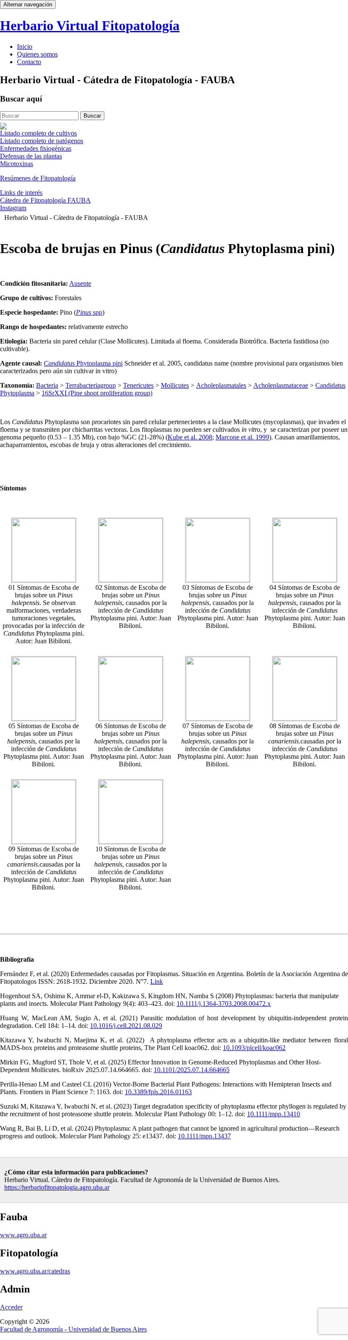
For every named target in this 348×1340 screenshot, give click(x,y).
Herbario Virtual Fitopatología (90, 25)
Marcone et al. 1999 (242, 437)
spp (89, 312)
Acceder (11, 1307)
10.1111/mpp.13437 (204, 1136)
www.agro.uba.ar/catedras (35, 1271)
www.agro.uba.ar (23, 1235)
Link (156, 981)
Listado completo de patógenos (41, 140)
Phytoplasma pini (83, 363)
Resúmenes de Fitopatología (38, 178)
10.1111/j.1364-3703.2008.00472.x (224, 1003)
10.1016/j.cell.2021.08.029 (126, 1025)
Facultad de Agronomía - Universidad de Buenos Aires (73, 1329)
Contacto (29, 61)
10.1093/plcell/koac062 (254, 1047)
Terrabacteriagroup (90, 385)
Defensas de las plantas (31, 156)
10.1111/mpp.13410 (273, 1114)
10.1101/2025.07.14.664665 (192, 1069)
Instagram (13, 207)
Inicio (24, 46)
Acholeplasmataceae (280, 385)
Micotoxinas (16, 163)
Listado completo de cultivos (38, 133)
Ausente (80, 283)
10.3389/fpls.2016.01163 (158, 1091)
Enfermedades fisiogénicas (35, 148)
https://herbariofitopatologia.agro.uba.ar (56, 1187)
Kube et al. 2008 (190, 437)
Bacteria (47, 385)
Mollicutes (175, 385)
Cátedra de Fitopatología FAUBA (45, 200)
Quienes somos (37, 54)
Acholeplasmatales (221, 385)
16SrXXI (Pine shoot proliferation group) (97, 393)
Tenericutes (138, 385)
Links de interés (21, 192)
